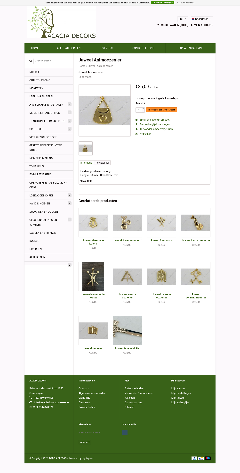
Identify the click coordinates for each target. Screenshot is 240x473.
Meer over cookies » (185, 3)
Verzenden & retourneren (139, 393)
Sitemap (129, 407)
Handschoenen (39, 203)
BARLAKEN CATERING (190, 48)
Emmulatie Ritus (40, 174)
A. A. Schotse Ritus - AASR (46, 104)
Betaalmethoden (134, 388)
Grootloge (36, 129)
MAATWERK (36, 88)
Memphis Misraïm (41, 158)
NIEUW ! (34, 72)
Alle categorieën (68, 48)
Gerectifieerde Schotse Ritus (45, 148)
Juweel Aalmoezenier (100, 66)
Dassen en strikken (42, 232)
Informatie (86, 162)
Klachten (130, 397)
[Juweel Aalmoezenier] (104, 110)
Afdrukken (145, 133)
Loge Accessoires (41, 195)
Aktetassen (37, 257)
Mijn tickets (177, 397)
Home (35, 48)
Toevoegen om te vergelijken (156, 129)
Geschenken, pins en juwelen (43, 222)
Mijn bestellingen (181, 393)
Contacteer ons (143, 48)
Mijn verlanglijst (180, 402)
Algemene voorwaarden (92, 393)
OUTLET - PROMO (39, 80)
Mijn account (203, 25)
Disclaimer (85, 402)
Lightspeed (87, 458)
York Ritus (36, 166)
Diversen (35, 249)
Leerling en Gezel (41, 96)
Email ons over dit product (154, 119)
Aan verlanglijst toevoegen (154, 124)
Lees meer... (85, 76)
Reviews (102, 162)
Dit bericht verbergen (163, 3)
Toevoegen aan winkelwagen (161, 110)
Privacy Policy (87, 407)
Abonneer (85, 442)
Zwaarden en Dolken (43, 211)
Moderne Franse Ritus (44, 112)
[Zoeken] (30, 61)
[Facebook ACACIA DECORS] (125, 432)
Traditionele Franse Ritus (47, 121)
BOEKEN (34, 240)
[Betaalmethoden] (195, 458)
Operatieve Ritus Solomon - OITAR (48, 185)
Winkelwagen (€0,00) (174, 25)
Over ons (107, 48)
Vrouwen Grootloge (43, 137)
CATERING (84, 397)
